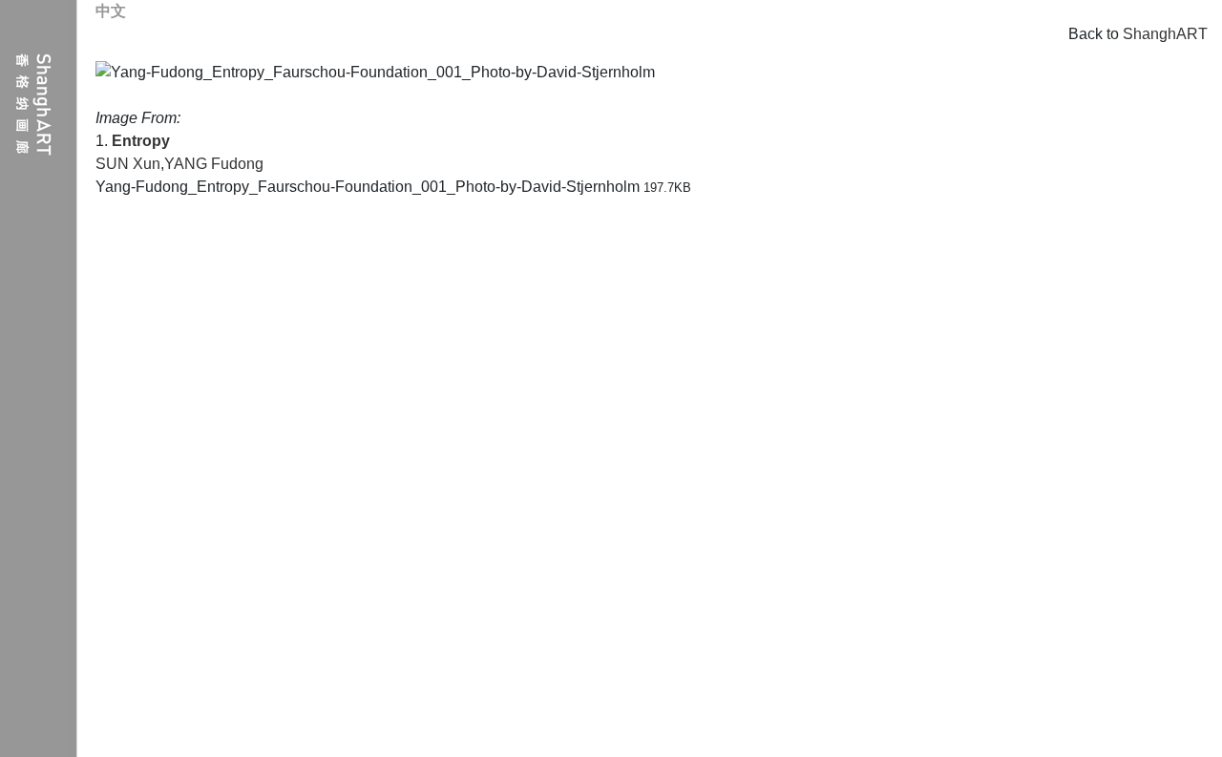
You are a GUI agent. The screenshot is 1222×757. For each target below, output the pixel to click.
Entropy (141, 141)
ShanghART (1165, 34)
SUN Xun (127, 164)
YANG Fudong (213, 164)
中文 (110, 11)
